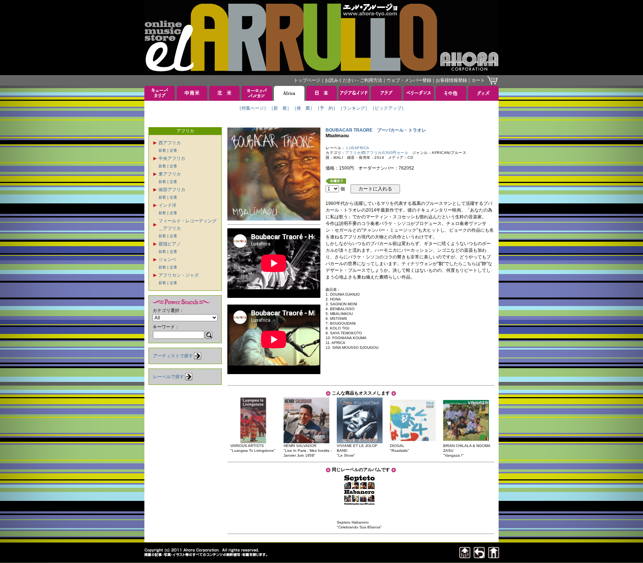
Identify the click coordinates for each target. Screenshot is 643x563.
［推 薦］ (303, 108)
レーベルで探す (168, 376)
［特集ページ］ (252, 108)
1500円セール (395, 153)
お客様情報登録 (451, 80)
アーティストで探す (173, 355)
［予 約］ (326, 108)
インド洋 (167, 205)
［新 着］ (280, 108)
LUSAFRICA (358, 148)
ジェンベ (167, 259)
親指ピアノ (170, 244)
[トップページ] (493, 556)
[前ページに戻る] (479, 556)
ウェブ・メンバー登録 (409, 80)
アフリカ (353, 153)
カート (478, 80)
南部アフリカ (172, 189)
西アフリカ (170, 142)
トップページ (307, 80)
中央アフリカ (172, 158)
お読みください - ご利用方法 (353, 80)
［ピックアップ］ (388, 108)
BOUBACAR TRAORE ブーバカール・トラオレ (376, 130)
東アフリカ (170, 174)
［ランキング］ (354, 108)
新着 (162, 150)
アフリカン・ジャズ (179, 275)
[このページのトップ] (464, 556)
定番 (173, 150)
